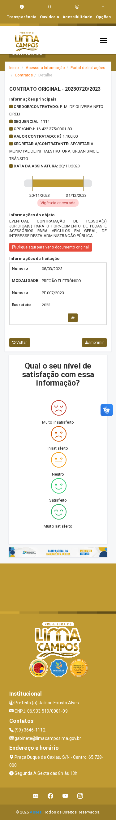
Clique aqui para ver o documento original (52, 247)
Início (14, 67)
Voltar (21, 342)
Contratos (24, 75)
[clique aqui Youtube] (65, 796)
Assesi (36, 812)
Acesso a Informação (45, 67)
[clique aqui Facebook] (50, 796)
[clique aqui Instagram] (80, 796)
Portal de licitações (88, 67)
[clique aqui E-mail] (35, 796)
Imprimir (96, 342)
